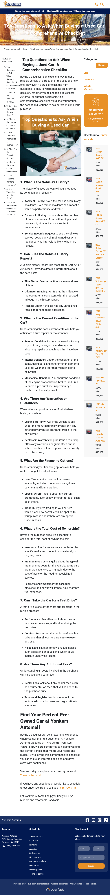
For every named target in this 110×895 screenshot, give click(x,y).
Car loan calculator (37, 861)
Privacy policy (35, 869)
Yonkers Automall (30, 775)
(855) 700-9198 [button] (13, 846)
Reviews (33, 845)
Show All (101, 65)
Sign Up (91, 866)
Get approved (35, 857)
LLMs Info (33, 840)
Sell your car (35, 853)
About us (33, 849)
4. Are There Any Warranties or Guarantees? (12, 138)
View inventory (36, 836)
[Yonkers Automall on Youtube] (92, 820)
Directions (34, 865)
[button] (96, 4)
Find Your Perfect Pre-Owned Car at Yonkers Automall (11, 208)
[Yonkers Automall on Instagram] (99, 820)
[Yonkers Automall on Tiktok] (105, 820)
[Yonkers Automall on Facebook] (86, 820)
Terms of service (36, 874)
